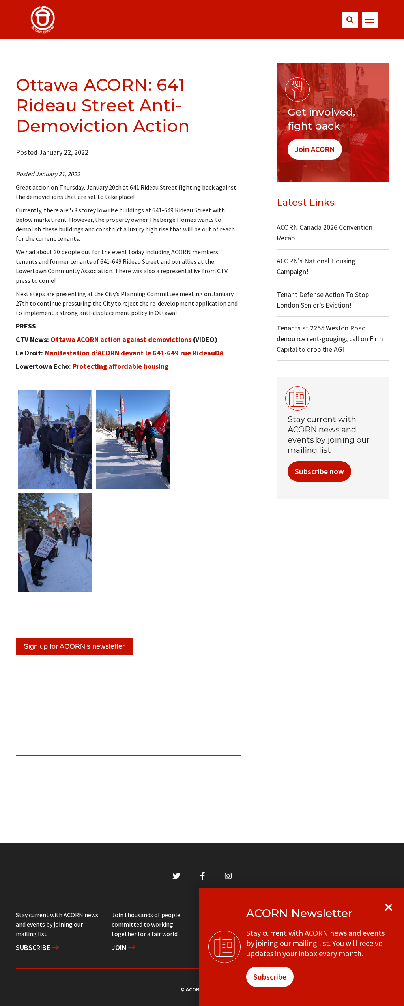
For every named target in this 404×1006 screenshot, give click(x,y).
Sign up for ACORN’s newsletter (74, 646)
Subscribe (34, 947)
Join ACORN (315, 149)
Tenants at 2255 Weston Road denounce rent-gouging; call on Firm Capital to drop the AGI (330, 338)
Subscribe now (319, 471)
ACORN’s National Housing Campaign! (316, 266)
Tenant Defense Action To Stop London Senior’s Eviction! (323, 300)
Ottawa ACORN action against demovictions (120, 339)
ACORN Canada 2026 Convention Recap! (324, 232)
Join (120, 947)
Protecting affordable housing (120, 366)
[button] (350, 20)
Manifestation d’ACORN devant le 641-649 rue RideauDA (134, 352)
